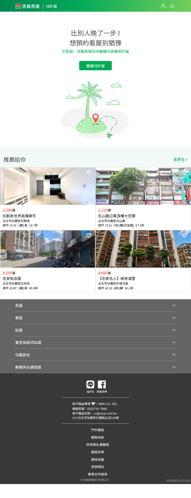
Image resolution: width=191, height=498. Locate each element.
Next (187, 230)
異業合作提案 (97, 474)
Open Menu (172, 6)
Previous (3, 230)
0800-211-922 (107, 403)
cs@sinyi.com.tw (105, 413)
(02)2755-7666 (97, 408)
